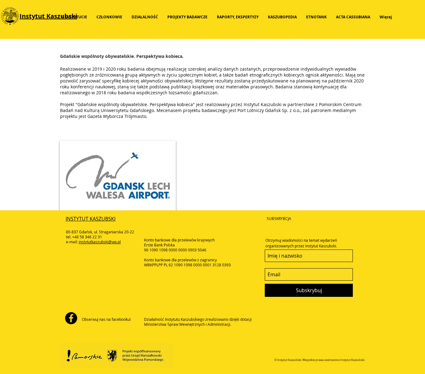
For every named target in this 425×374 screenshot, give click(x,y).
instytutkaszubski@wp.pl (100, 241)
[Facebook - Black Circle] (71, 318)
